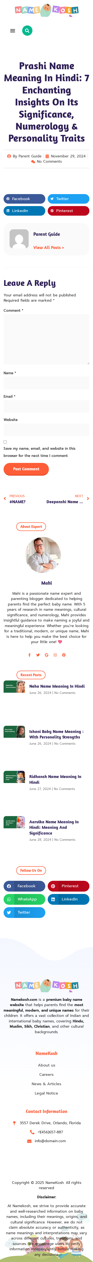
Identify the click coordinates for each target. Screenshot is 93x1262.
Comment (13, 310)
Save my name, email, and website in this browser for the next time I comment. (39, 452)
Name (10, 373)
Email (10, 396)
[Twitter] (37, 655)
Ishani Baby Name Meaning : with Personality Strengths (56, 734)
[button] (12, 31)
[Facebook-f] (29, 655)
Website (11, 419)
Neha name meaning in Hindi (57, 686)
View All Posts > (48, 247)
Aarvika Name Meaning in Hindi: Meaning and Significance (54, 827)
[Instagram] (55, 655)
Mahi (46, 583)
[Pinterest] (63, 655)
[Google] (46, 655)
